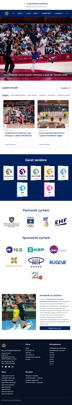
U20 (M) (52, 355)
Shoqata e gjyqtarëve (32, 380)
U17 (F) (51, 364)
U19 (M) (52, 357)
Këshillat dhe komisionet (33, 357)
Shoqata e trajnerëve (32, 376)
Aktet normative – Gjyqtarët (34, 383)
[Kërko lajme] (13, 13)
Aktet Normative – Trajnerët (34, 378)
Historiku (28, 353)
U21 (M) (52, 353)
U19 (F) (51, 359)
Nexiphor (18, 400)
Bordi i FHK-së (30, 350)
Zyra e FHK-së (30, 355)
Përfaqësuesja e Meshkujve (58, 348)
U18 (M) (52, 362)
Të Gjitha (64, 88)
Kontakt (28, 359)
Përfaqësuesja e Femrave (57, 350)
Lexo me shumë (10, 144)
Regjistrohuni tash (55, 328)
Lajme (27, 348)
